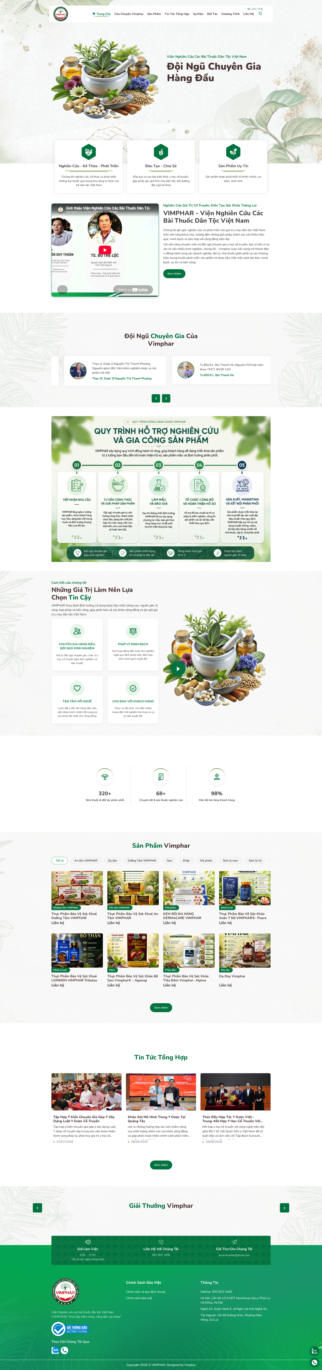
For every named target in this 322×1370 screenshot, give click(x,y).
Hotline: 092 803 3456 (216, 1292)
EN (254, 9)
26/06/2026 (139, 1142)
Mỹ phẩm (206, 860)
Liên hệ (248, 14)
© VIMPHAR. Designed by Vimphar (172, 1365)
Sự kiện (198, 14)
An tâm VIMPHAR (85, 860)
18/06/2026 (213, 1142)
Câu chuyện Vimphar (128, 14)
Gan (169, 860)
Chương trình (230, 14)
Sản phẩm (154, 14)
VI (248, 9)
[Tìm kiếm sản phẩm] (260, 13)
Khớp (186, 860)
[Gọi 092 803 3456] (314, 1362)
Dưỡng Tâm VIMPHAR (142, 860)
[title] (178, 668)
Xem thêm (174, 274)
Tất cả (60, 860)
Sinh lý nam (230, 860)
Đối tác (212, 14)
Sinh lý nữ (255, 860)
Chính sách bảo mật (139, 1298)
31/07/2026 (64, 1142)
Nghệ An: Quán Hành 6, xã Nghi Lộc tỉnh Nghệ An (234, 1309)
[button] (156, 398)
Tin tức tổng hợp (177, 14)
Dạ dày (112, 860)
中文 (260, 9)
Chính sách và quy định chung (145, 1292)
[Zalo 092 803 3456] (314, 1351)
